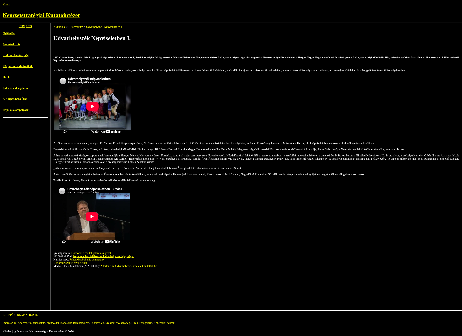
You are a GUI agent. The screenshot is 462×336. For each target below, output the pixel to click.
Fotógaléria (145, 322)
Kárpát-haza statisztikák (18, 66)
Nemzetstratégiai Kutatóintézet (41, 15)
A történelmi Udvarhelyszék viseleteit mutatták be (128, 266)
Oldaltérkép (97, 322)
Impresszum (9, 322)
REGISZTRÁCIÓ (27, 314)
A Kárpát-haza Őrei (15, 98)
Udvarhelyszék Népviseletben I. (104, 26)
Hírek (6, 77)
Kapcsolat (66, 322)
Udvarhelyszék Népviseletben (70, 262)
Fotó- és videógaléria (15, 88)
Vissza (6, 4)
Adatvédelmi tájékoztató (31, 322)
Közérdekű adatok (164, 322)
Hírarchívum (76, 26)
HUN (22, 26)
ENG (29, 26)
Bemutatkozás (11, 44)
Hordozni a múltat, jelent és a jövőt (91, 253)
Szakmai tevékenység (16, 55)
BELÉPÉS (9, 314)
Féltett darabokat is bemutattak (86, 259)
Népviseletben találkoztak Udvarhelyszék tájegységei (103, 256)
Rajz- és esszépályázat (16, 109)
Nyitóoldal (9, 33)
